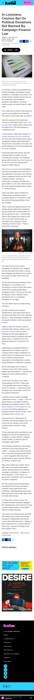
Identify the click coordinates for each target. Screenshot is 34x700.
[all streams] (31, 698)
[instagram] (5, 669)
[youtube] (5, 677)
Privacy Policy (8, 646)
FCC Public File (8, 650)
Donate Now (7, 642)
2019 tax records (11, 169)
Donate (28, 2)
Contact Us (7, 657)
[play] (3, 698)
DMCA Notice (7, 661)
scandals (17, 414)
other (12, 414)
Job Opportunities (9, 638)
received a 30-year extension (12, 331)
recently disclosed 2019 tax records (14, 136)
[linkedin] (5, 673)
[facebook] (5, 666)
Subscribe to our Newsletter (11, 653)
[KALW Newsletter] (17, 565)
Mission (6, 635)
